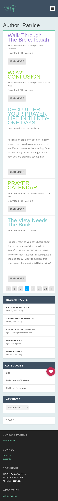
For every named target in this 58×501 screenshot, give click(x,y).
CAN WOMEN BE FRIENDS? (20, 319)
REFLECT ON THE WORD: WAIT (22, 330)
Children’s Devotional (16, 388)
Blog (37, 128)
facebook (7, 456)
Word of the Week (25, 333)
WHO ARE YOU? (14, 341)
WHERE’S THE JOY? (16, 352)
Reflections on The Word (18, 381)
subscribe (7, 459)
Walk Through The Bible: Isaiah (28, 37)
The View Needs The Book (28, 222)
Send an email (9, 441)
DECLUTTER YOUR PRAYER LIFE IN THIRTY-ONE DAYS (28, 115)
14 (45, 289)
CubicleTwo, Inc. (10, 496)
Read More (16, 61)
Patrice (19, 45)
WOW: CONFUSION (24, 74)
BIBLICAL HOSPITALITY (17, 308)
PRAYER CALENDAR (22, 185)
